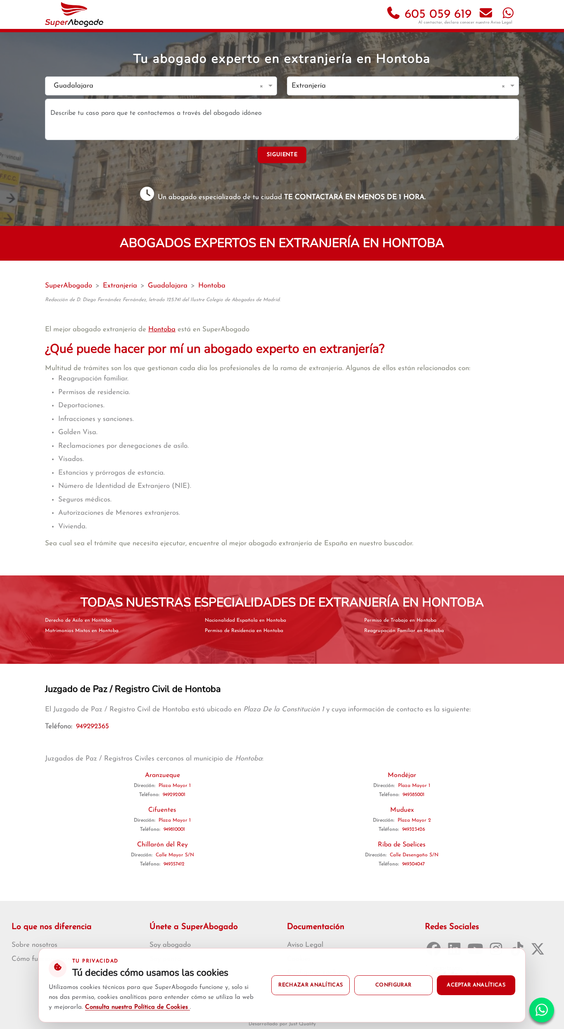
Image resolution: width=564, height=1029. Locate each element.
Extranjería (120, 285)
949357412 (174, 864)
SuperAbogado (68, 285)
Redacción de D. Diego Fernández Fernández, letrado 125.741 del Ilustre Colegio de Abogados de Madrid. (162, 299)
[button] (262, 86)
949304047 (413, 864)
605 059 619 (436, 14)
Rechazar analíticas (310, 985)
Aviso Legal (501, 22)
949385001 (413, 794)
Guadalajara (167, 285)
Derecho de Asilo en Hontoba (78, 620)
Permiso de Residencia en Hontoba (244, 630)
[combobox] (153, 86)
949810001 (174, 829)
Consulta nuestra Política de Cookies (137, 1007)
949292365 (92, 726)
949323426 (413, 829)
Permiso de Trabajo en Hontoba (400, 620)
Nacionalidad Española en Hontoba (245, 620)
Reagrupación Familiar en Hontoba (404, 630)
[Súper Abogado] (74, 14)
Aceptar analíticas (476, 985)
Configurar (393, 985)
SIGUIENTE (282, 154)
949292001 (174, 794)
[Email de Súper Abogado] (486, 14)
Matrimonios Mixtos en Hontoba (81, 630)
